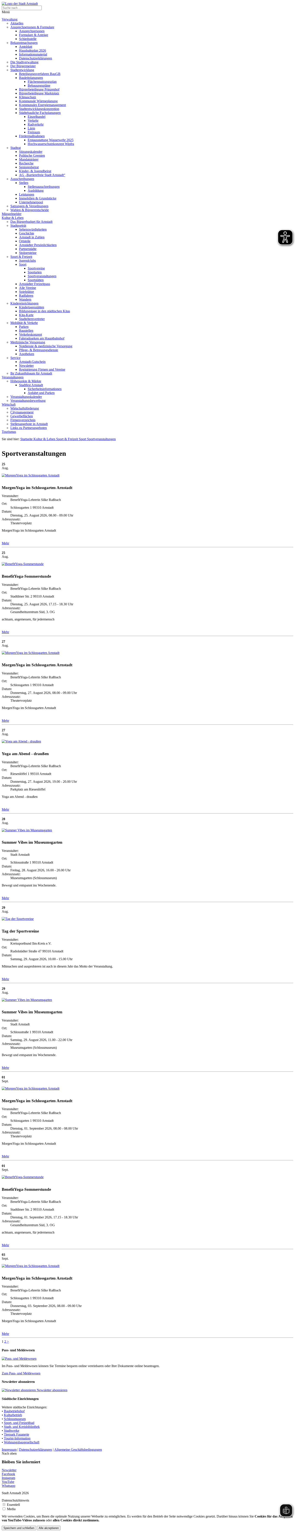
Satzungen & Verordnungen (29, 206)
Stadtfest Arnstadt (31, 385)
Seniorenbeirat (29, 167)
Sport (22, 264)
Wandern (25, 299)
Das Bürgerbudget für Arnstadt (31, 221)
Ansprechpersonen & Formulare (32, 27)
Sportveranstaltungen (42, 276)
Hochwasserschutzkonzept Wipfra (51, 144)
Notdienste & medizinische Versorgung (45, 346)
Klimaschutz (27, 97)
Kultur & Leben (13, 218)
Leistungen (26, 194)
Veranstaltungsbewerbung (28, 400)
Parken (24, 326)
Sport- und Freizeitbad (19, 1423)
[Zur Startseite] (20, 3)
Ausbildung (36, 190)
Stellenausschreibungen (44, 186)
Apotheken (26, 354)
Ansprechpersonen (31, 31)
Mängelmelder (11, 214)
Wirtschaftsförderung (24, 408)
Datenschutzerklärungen (35, 58)
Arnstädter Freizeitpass (34, 284)
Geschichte (26, 233)
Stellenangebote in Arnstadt (29, 424)
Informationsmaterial (33, 54)
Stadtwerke (11, 1430)
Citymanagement (21, 412)
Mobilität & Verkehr (24, 323)
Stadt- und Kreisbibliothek (22, 1426)
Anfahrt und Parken (41, 393)
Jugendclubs (27, 260)
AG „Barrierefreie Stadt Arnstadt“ (42, 175)
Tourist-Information (17, 1438)
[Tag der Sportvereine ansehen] (18, 919)
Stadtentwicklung (22, 70)
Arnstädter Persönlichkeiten (38, 245)
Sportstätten (36, 280)
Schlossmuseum (15, 1419)
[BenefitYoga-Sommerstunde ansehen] (23, 564)
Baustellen (26, 330)
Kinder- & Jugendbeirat (35, 171)
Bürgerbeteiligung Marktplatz (39, 93)
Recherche (26, 163)
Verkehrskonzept (30, 334)
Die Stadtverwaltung (24, 62)
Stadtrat (15, 148)
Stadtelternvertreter (32, 319)
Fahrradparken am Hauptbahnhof (41, 338)
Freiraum (34, 132)
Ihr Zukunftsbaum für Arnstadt (31, 373)
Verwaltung (9, 19)
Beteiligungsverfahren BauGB (39, 74)
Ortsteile (24, 241)
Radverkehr (36, 124)
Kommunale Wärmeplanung (38, 101)
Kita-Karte (26, 315)
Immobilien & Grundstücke (37, 198)
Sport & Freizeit (21, 256)
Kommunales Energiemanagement (42, 105)
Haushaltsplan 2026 (32, 50)
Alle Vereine (27, 288)
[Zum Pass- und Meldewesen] (19, 1358)
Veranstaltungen (13, 377)
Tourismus (9, 432)
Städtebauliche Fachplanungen (40, 113)
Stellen (23, 183)
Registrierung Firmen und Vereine (42, 369)
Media (11, 1509)
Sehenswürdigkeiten (33, 229)
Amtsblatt (25, 46)
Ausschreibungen (22, 179)
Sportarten (35, 272)
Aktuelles (16, 23)
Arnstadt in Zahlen (31, 237)
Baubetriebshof (14, 1411)
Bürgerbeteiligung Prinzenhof (39, 89)
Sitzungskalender (30, 151)
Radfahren (26, 295)
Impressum (9, 1449)
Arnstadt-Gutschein (32, 361)
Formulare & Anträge (33, 35)
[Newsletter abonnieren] (19, 1390)
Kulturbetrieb (13, 1415)
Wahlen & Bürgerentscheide (29, 210)
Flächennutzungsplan (42, 81)
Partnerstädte (27, 249)
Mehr (5, 543)
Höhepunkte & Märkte (25, 381)
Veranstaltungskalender (26, 397)
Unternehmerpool (31, 202)
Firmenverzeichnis (22, 420)
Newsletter (26, 365)
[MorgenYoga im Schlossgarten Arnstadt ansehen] (30, 475)
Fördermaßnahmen (32, 136)
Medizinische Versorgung (27, 342)
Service (15, 358)
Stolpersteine (27, 253)
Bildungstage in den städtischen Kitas (44, 311)
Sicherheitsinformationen (45, 389)
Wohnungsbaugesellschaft (21, 1442)
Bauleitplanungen (31, 78)
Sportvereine (36, 268)
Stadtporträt (18, 225)
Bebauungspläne (39, 85)
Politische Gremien (32, 155)
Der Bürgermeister (23, 66)
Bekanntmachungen (24, 43)
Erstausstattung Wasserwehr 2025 (50, 140)
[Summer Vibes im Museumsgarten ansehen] (27, 830)
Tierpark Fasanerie (16, 1434)
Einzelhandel (36, 116)
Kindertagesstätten (31, 307)
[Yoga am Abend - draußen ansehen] (21, 741)
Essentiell (13, 1504)
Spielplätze (26, 291)
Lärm (31, 128)
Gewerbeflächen (21, 416)
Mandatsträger (28, 159)
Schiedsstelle (27, 39)
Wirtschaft (9, 404)
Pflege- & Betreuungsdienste (38, 350)
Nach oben (9, 1453)
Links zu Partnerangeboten (28, 428)
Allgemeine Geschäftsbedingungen (78, 1449)
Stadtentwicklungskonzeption (39, 109)
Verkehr (33, 120)
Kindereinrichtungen (24, 303)
